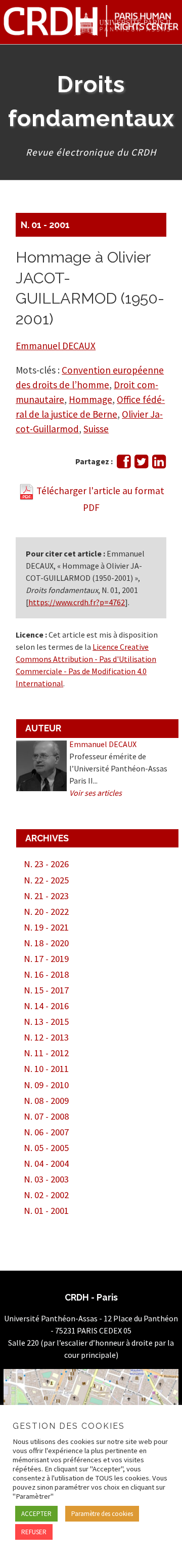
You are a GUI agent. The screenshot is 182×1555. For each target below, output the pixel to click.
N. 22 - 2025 (46, 880)
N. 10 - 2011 (46, 1069)
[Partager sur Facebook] (123, 464)
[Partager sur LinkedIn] (159, 464)
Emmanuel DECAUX (56, 346)
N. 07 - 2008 (46, 1116)
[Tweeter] (141, 464)
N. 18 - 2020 (46, 943)
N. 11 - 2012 (46, 1053)
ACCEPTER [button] (36, 1513)
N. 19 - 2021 (46, 927)
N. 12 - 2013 (46, 1037)
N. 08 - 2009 (46, 1100)
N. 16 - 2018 (46, 974)
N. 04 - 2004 (46, 1163)
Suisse (96, 429)
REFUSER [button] (34, 1532)
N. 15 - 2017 (46, 990)
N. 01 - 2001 (45, 224)
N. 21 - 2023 (46, 896)
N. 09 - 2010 (46, 1085)
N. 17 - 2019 (46, 959)
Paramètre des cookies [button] (102, 1513)
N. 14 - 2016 (46, 1006)
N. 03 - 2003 (46, 1179)
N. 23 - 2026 (46, 864)
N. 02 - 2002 (46, 1195)
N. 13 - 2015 (46, 1021)
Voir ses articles (95, 793)
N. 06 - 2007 (46, 1132)
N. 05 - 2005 (46, 1148)
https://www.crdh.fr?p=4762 (76, 602)
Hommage (90, 399)
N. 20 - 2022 (46, 911)
